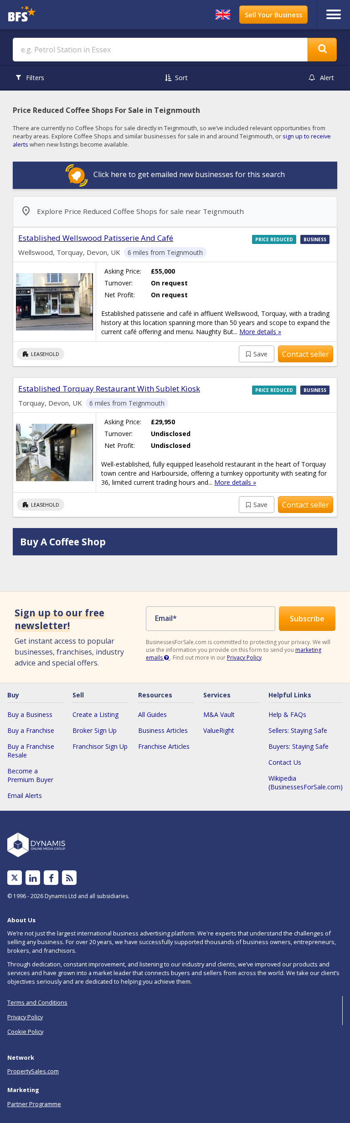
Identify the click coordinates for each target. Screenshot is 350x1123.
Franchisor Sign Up (100, 746)
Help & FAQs (287, 714)
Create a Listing (95, 714)
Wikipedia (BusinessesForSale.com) (305, 782)
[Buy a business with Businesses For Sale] (47, 14)
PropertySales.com (33, 1071)
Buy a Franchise (30, 730)
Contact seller (305, 354)
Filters (35, 77)
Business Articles (163, 730)
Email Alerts (24, 795)
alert (327, 77)
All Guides (152, 714)
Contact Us (284, 762)
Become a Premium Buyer (30, 775)
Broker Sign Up (94, 730)
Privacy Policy (244, 657)
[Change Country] (223, 14)
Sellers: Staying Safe (297, 730)
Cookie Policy (25, 1031)
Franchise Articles (164, 746)
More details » (260, 331)
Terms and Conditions (37, 1002)
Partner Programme (34, 1104)
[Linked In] (32, 878)
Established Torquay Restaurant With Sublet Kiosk (109, 388)
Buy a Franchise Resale (30, 750)
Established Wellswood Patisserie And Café (95, 238)
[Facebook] (51, 878)
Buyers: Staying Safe (298, 746)
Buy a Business (29, 714)
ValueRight (218, 730)
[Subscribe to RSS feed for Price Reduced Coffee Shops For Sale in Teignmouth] (69, 878)
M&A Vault (219, 714)
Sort (181, 77)
